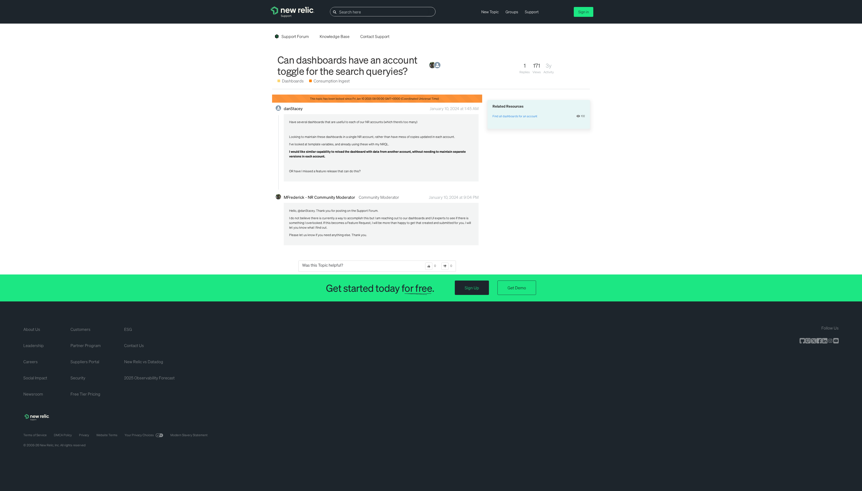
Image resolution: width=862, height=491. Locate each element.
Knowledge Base (335, 36)
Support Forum (295, 36)
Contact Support (375, 36)
